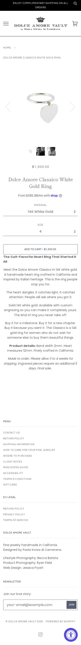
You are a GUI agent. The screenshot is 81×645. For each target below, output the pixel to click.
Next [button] (70, 106)
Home (7, 48)
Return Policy (13, 438)
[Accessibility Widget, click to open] (71, 635)
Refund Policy (13, 509)
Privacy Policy (14, 514)
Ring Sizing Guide (15, 467)
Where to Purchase (17, 456)
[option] (40, 106)
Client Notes (12, 462)
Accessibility (13, 473)
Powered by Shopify (60, 621)
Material (40, 205)
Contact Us (11, 433)
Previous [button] (10, 106)
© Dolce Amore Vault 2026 (24, 621)
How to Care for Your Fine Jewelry (29, 450)
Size (40, 225)
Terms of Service (15, 520)
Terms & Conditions (17, 479)
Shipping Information (19, 444)
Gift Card (10, 484)
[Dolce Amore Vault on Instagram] (40, 635)
